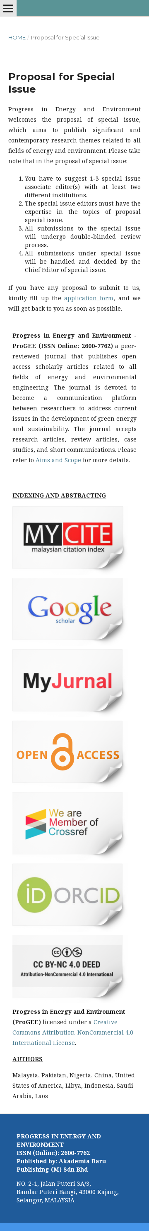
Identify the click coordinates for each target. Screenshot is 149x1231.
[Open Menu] (8, 8)
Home (17, 37)
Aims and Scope (58, 460)
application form (88, 298)
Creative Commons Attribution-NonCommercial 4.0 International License (72, 1032)
